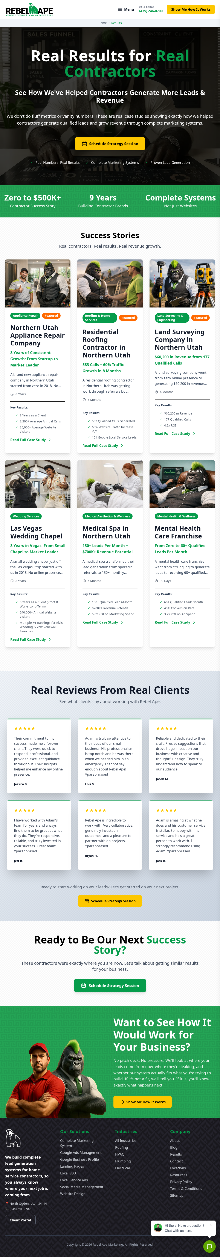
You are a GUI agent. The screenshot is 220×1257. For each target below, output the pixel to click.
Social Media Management (81, 1187)
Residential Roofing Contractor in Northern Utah (106, 343)
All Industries (125, 1140)
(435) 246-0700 (20, 1209)
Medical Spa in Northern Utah (106, 532)
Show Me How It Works (191, 9)
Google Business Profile (79, 1159)
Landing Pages (72, 1166)
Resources (178, 1175)
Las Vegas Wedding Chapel (36, 532)
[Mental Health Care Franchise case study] (182, 484)
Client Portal (20, 1220)
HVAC (119, 1154)
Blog (173, 1147)
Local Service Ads (74, 1180)
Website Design (73, 1193)
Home (102, 23)
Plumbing (123, 1161)
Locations (178, 1168)
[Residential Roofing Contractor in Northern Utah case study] (110, 283)
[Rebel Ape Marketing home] (29, 10)
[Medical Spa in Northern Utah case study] (110, 484)
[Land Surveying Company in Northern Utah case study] (182, 283)
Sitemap (176, 1195)
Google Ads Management (81, 1152)
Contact (176, 1161)
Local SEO (68, 1173)
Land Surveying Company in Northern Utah (180, 339)
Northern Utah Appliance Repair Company (37, 335)
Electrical (122, 1168)
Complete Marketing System (77, 1143)
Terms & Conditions (186, 1188)
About (175, 1140)
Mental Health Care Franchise (178, 532)
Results (176, 1154)
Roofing (121, 1147)
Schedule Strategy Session (113, 143)
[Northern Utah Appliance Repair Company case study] (37, 283)
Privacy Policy (181, 1181)
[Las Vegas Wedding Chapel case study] (37, 484)
